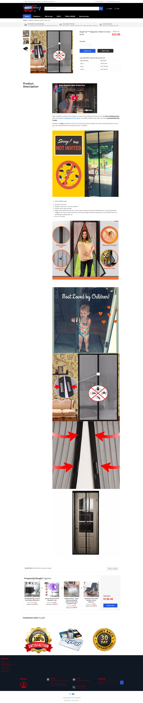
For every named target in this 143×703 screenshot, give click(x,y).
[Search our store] (101, 8)
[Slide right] (72, 52)
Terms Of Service (5, 666)
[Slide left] (31, 52)
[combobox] (73, 8)
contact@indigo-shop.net (113, 1)
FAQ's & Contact (5, 663)
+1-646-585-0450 (98, 1)
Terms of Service (5, 670)
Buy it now (105, 51)
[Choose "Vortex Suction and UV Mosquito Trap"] (58, 583)
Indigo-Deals (68, 697)
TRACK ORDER (5, 668)
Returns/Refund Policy (7, 664)
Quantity (82, 41)
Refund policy (5, 671)
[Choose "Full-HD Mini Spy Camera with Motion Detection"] (38, 583)
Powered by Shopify (76, 697)
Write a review (112, 569)
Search (3, 661)
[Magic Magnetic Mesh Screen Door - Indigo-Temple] (26, 33)
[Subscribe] (122, 682)
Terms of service (75, 700)
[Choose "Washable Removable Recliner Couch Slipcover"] (97, 583)
